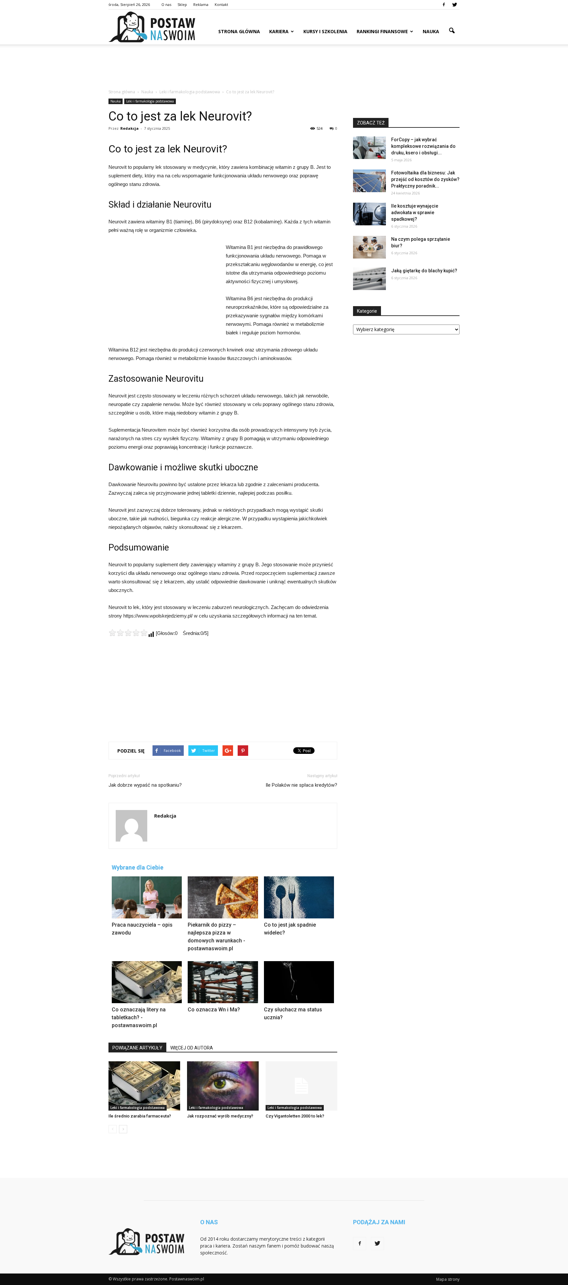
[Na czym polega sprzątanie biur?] (369, 247)
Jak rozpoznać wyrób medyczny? (220, 1116)
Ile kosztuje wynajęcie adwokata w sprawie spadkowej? (414, 212)
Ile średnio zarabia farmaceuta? (139, 1116)
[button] (452, 31)
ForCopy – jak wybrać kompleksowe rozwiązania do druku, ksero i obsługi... (423, 146)
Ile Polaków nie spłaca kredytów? (301, 785)
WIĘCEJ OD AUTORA (191, 1047)
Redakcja (129, 128)
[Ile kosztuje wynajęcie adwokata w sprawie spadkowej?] (369, 214)
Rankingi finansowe (382, 31)
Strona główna (239, 31)
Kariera (279, 31)
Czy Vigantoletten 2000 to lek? (295, 1116)
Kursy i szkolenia (325, 31)
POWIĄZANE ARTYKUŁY (137, 1047)
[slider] (128, 633)
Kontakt (221, 4)
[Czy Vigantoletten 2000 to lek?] (301, 1086)
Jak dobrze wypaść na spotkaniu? (145, 785)
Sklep (182, 4)
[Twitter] (455, 4)
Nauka (431, 31)
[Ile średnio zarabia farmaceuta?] (144, 1086)
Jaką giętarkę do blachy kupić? (424, 270)
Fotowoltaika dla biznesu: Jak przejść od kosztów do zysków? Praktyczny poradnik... (425, 179)
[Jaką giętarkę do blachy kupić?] (369, 278)
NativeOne (223, 1038)
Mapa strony (448, 1279)
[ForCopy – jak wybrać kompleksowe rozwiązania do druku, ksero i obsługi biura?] (369, 147)
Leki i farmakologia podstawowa (150, 101)
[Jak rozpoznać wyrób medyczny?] (223, 1086)
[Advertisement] (284, 67)
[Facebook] (444, 4)
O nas (166, 4)
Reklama (200, 4)
